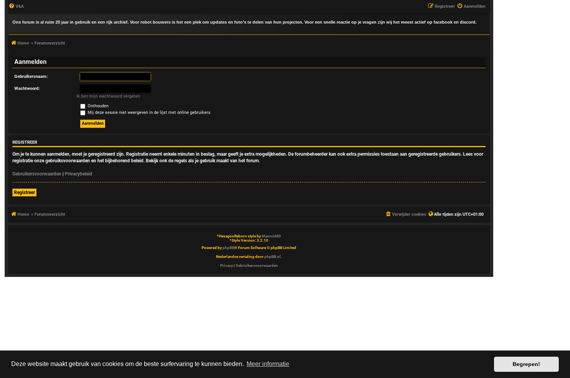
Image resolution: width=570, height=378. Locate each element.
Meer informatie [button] (268, 364)
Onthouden (97, 105)
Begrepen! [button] (526, 364)
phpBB (228, 248)
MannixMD (271, 236)
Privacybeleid (78, 174)
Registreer (24, 192)
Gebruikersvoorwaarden (36, 174)
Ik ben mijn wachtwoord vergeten (108, 96)
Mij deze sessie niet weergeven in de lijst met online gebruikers (148, 112)
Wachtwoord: (27, 88)
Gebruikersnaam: (31, 76)
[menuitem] (16, 6)
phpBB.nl (272, 256)
